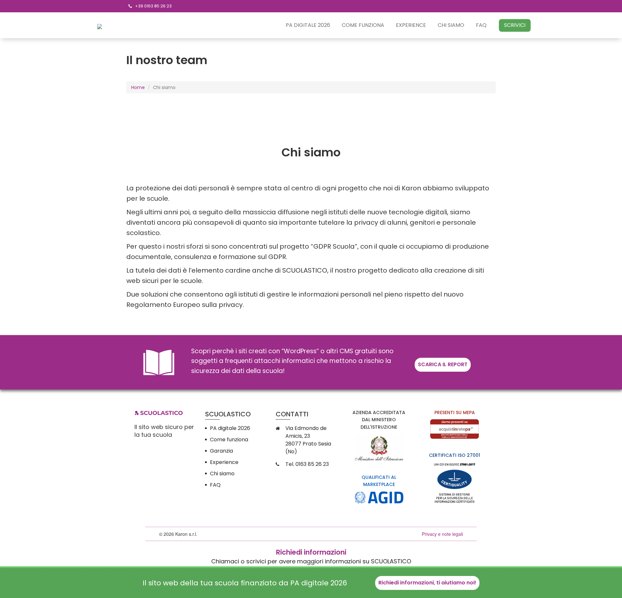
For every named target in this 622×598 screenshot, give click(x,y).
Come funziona (363, 25)
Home (138, 87)
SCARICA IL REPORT (442, 364)
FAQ (481, 25)
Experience (411, 25)
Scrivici (514, 25)
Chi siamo (451, 25)
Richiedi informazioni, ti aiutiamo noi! (427, 582)
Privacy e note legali (442, 534)
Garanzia (221, 451)
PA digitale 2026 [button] (308, 25)
